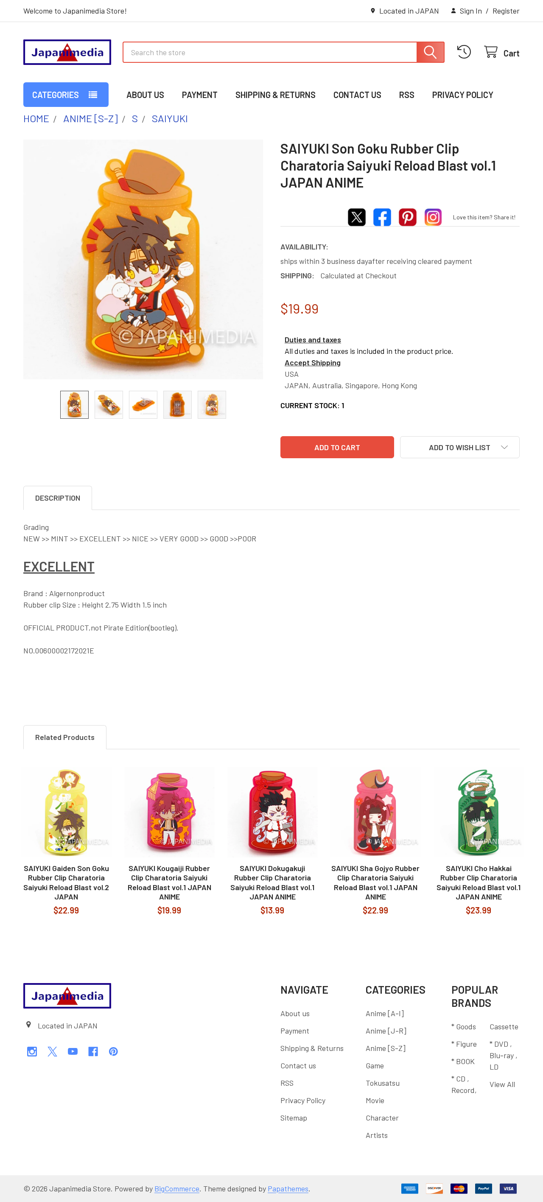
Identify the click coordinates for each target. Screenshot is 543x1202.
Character (382, 1117)
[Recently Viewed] (466, 52)
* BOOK (463, 1061)
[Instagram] (32, 1051)
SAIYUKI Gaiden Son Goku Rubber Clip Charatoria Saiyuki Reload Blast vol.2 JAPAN (66, 882)
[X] (52, 1051)
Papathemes (288, 1188)
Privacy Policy (462, 95)
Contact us (357, 95)
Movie (375, 1100)
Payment (200, 95)
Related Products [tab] (65, 737)
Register (506, 10)
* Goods (463, 1026)
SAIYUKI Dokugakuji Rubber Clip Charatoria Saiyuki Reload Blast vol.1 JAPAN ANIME (272, 882)
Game (375, 1065)
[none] (143, 259)
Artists (377, 1135)
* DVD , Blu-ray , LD (504, 1055)
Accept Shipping (313, 362)
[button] (460, 447)
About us (145, 95)
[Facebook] (93, 1051)
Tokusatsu (383, 1082)
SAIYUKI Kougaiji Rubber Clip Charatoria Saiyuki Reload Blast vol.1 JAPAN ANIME (169, 882)
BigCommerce (176, 1188)
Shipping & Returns (275, 95)
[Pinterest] (113, 1051)
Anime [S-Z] (386, 1048)
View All (502, 1084)
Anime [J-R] (386, 1030)
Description (57, 497)
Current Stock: (312, 405)
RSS (406, 95)
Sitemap (293, 1117)
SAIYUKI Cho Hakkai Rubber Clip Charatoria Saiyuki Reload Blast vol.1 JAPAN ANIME (479, 882)
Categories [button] (55, 95)
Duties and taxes (313, 339)
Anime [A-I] (385, 1013)
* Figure (464, 1043)
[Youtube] (72, 1051)
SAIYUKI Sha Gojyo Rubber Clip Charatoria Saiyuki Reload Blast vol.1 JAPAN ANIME (375, 882)
